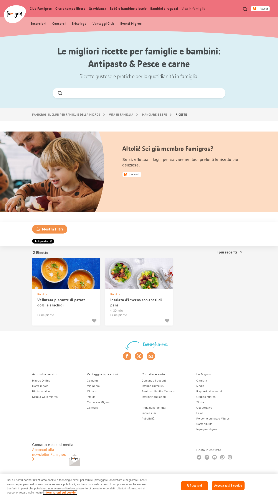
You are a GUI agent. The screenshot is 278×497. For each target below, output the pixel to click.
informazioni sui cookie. (60, 492)
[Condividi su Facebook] (127, 356)
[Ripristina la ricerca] (218, 93)
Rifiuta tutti (194, 485)
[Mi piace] (95, 320)
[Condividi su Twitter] (139, 356)
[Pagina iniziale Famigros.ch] (15, 14)
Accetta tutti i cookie (228, 485)
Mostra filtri (52, 229)
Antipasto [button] (41, 241)
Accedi (264, 8)
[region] (139, 485)
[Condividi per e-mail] (151, 356)
